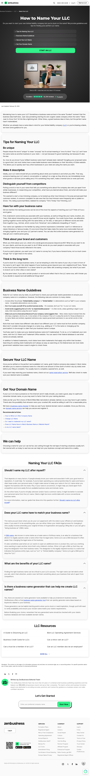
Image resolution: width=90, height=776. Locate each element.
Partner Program (63, 744)
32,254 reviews (48, 97)
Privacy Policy (81, 741)
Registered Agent (43, 730)
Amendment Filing (44, 749)
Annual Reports (43, 738)
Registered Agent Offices (65, 755)
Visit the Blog (62, 741)
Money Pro (41, 744)
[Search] (54, 3)
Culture (60, 735)
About (59, 727)
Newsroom (61, 738)
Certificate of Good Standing (47, 752)
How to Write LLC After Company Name (18, 416)
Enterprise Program (64, 749)
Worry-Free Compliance (45, 732)
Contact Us (80, 735)
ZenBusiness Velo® (44, 741)
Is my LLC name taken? (13, 427)
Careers (60, 730)
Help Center (80, 732)
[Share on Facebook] (13, 674)
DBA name (10, 535)
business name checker (19, 406)
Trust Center (81, 744)
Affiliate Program (63, 746)
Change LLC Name (11, 418)
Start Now (64, 704)
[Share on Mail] (17, 674)
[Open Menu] (2, 3)
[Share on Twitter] (9, 674)
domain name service (14, 408)
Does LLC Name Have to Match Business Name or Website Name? (27, 424)
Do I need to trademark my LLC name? (18, 421)
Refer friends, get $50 (64, 752)
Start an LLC (83, 3)
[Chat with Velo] (85, 771)
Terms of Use (81, 738)
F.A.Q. (78, 730)
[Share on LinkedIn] (5, 674)
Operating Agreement (45, 735)
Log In (10, 730)
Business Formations (6, 11)
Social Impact (62, 732)
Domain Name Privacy (45, 755)
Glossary (79, 746)
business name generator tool (35, 600)
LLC (15, 11)
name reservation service (58, 372)
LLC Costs (41, 746)
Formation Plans (43, 727)
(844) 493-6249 (62, 3)
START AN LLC (45, 50)
